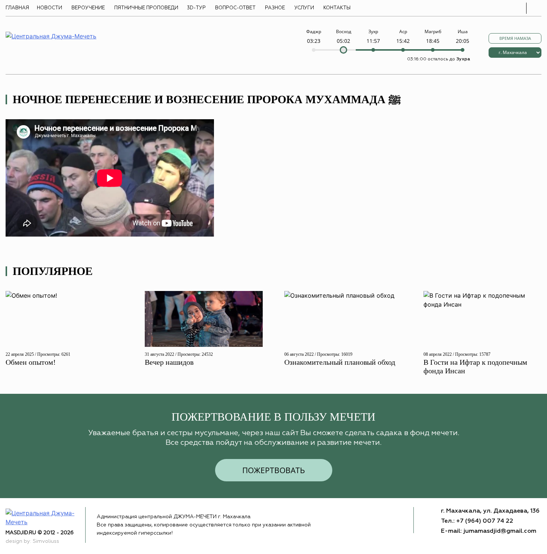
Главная (17, 8)
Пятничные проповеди (146, 8)
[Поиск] (535, 8)
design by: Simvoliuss (32, 541)
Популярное (53, 271)
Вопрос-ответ (235, 8)
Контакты (337, 8)
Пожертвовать (273, 470)
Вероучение (88, 8)
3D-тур (196, 8)
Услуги (304, 8)
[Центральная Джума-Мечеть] (45, 517)
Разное (275, 8)
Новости (49, 8)
